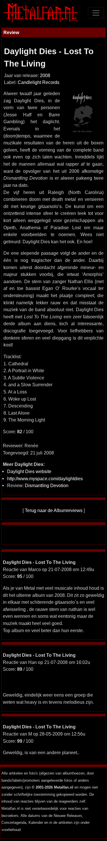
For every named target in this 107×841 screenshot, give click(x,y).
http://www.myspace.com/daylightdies (45, 478)
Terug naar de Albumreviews (53, 510)
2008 (45, 75)
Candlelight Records (38, 82)
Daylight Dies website (29, 471)
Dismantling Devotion (46, 485)
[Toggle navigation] (96, 13)
